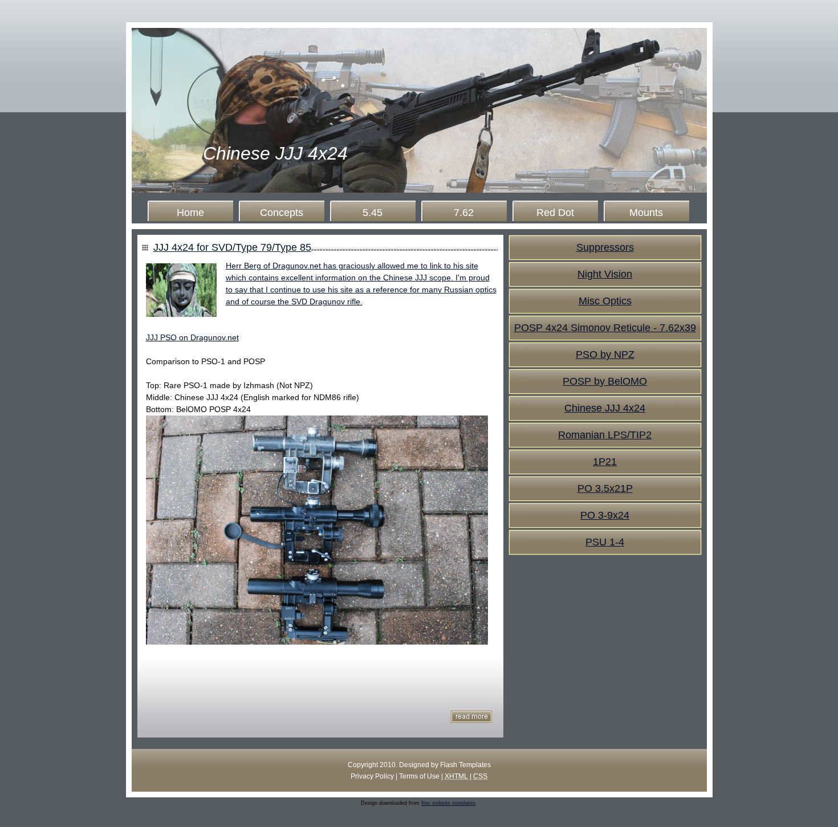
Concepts (281, 212)
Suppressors (605, 247)
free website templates (448, 803)
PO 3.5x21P (605, 488)
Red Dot (555, 212)
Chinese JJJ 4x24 (275, 153)
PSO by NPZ (605, 354)
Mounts (646, 212)
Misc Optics (605, 301)
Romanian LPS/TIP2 (605, 435)
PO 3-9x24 (604, 515)
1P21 (605, 461)
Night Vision (604, 274)
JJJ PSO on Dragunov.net (192, 337)
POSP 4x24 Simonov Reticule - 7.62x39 (605, 327)
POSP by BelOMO (605, 381)
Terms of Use (419, 776)
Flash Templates (465, 765)
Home (190, 212)
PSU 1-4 (604, 542)
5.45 (373, 212)
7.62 (464, 212)
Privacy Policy (372, 776)
